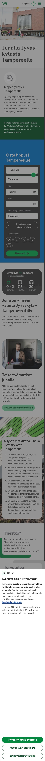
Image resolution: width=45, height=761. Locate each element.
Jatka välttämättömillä (22, 755)
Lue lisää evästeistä (12, 602)
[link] (4, 573)
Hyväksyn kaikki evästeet (22, 739)
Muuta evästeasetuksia (22, 747)
